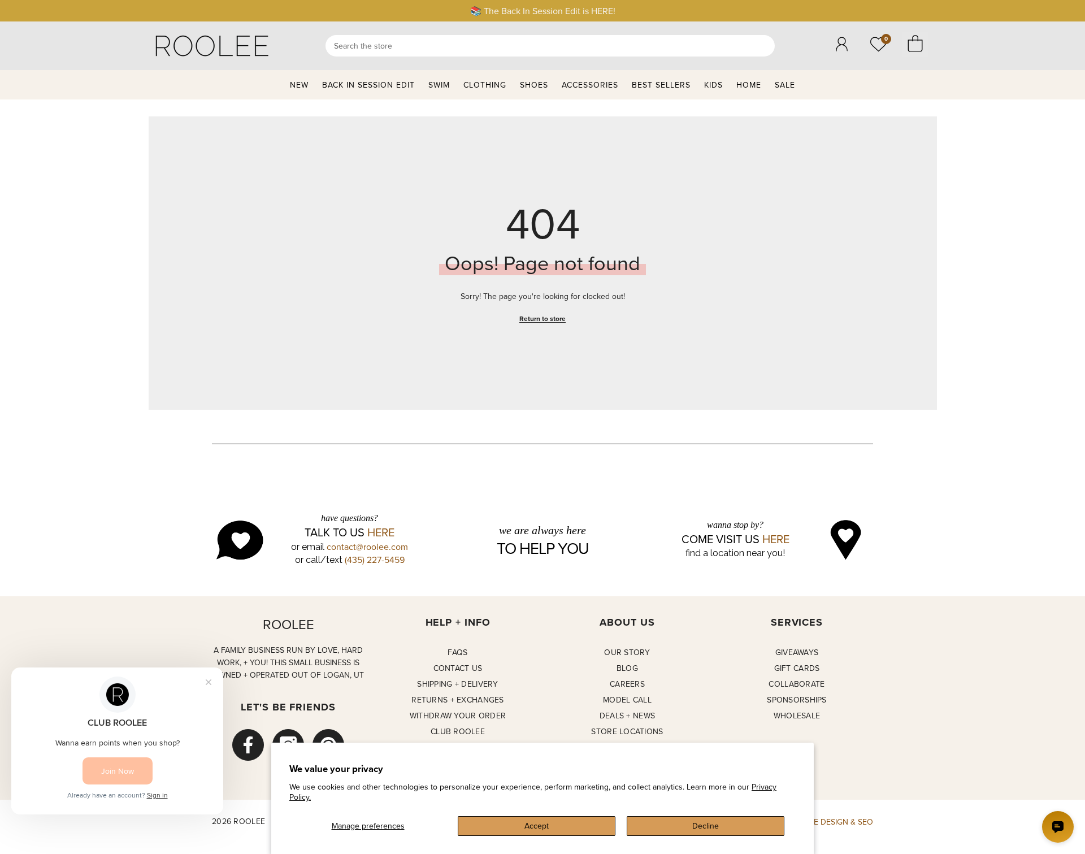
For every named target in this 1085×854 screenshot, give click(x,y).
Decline (705, 825)
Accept (536, 825)
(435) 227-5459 (375, 559)
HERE (380, 532)
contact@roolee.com (367, 546)
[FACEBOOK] (248, 745)
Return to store (542, 318)
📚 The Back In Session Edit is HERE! (542, 11)
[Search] (550, 46)
